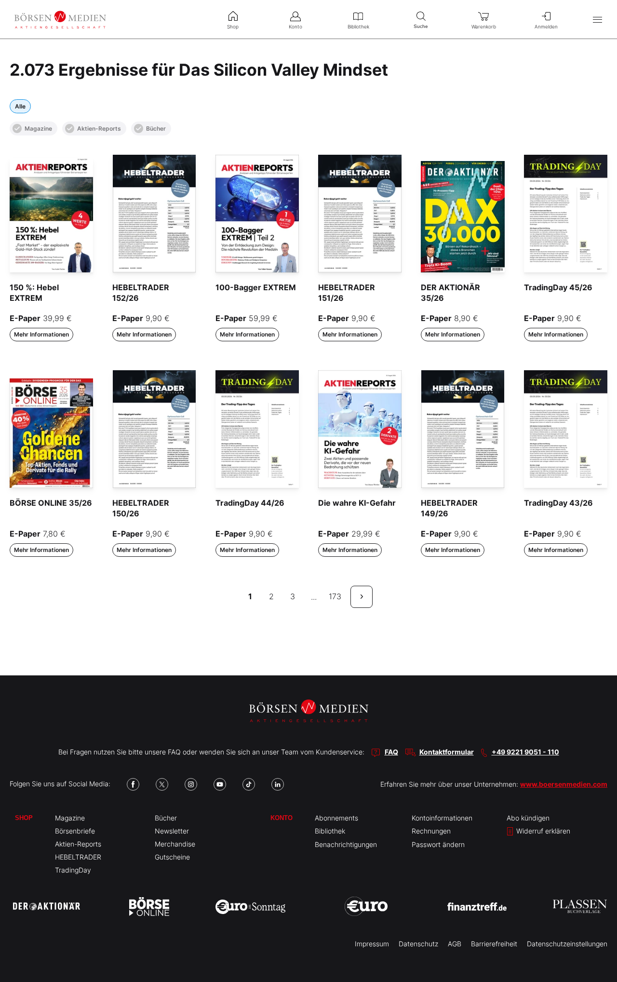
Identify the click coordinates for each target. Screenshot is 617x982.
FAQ (391, 752)
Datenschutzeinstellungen (567, 944)
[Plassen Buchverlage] (579, 906)
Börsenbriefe (75, 831)
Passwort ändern (438, 844)
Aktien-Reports (99, 128)
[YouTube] (220, 784)
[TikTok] (248, 784)
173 (335, 596)
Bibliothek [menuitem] (358, 26)
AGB (454, 944)
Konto (281, 817)
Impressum (372, 944)
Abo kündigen (528, 818)
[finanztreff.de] (477, 906)
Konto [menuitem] (295, 26)
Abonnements (336, 818)
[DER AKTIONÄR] (46, 906)
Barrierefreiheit (494, 944)
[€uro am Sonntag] (250, 906)
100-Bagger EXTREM (255, 287)
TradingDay (73, 870)
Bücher (156, 128)
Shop (24, 817)
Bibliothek (330, 831)
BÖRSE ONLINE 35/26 (51, 503)
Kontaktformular (446, 752)
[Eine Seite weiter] (361, 597)
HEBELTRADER (78, 857)
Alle (20, 106)
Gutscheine (172, 857)
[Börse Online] (149, 906)
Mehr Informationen (41, 334)
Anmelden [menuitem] (546, 26)
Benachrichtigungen (346, 844)
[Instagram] (191, 784)
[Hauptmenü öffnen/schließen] (597, 19)
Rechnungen (431, 831)
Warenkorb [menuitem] (483, 26)
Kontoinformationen (442, 818)
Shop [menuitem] (233, 26)
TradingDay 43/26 (558, 503)
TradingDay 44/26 (249, 503)
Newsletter (172, 831)
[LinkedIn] (277, 784)
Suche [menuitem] (421, 26)
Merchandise (175, 844)
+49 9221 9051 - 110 (525, 752)
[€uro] (366, 906)
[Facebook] (133, 784)
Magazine (38, 128)
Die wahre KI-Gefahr (357, 503)
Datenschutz (418, 944)
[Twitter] (162, 784)
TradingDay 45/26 (558, 287)
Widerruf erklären (542, 831)
